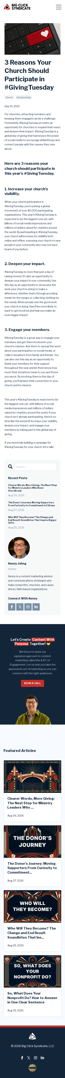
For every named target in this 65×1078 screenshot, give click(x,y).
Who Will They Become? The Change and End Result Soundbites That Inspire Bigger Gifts (32, 520)
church (9, 97)
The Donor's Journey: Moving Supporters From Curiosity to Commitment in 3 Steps (31, 504)
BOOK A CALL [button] (32, 683)
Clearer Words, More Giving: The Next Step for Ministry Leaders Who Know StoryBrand (32, 488)
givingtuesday (24, 97)
